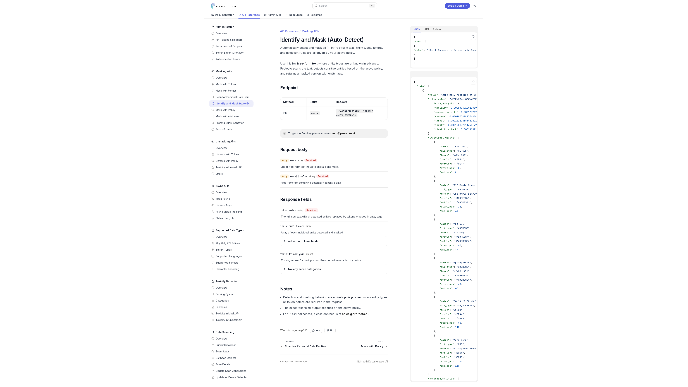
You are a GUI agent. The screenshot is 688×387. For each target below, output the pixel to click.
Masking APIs (310, 31)
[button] (290, 87)
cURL (426, 29)
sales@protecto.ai (355, 314)
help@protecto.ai (343, 133)
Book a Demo (456, 5)
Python (437, 29)
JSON (417, 29)
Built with (372, 361)
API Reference (289, 31)
